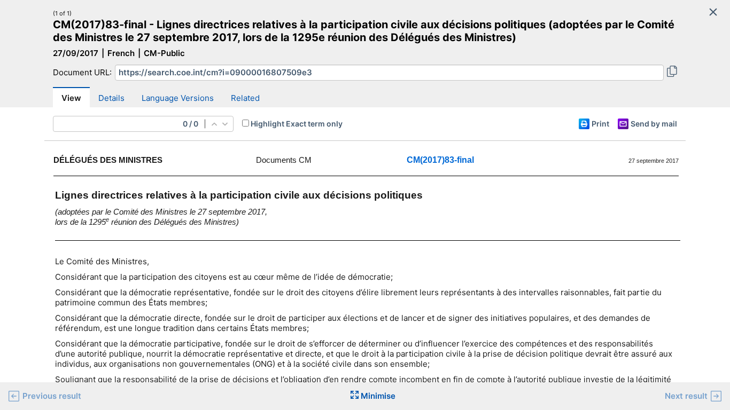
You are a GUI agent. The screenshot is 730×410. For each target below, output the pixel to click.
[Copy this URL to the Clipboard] (672, 73)
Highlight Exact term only (297, 123)
